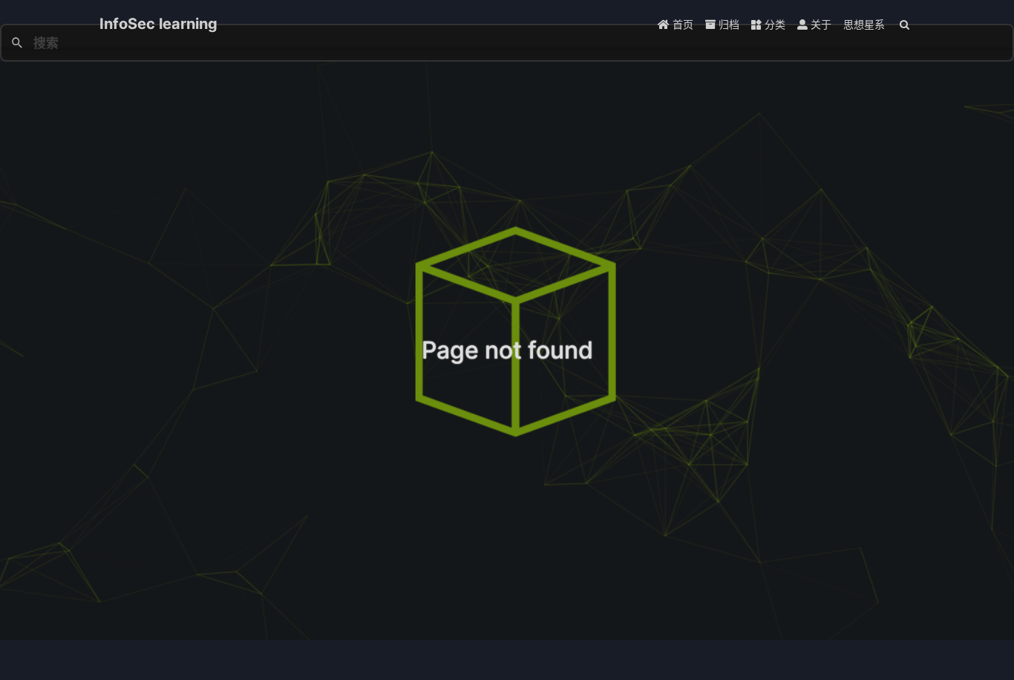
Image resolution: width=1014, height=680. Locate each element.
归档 (727, 24)
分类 (773, 24)
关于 (819, 24)
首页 (681, 24)
